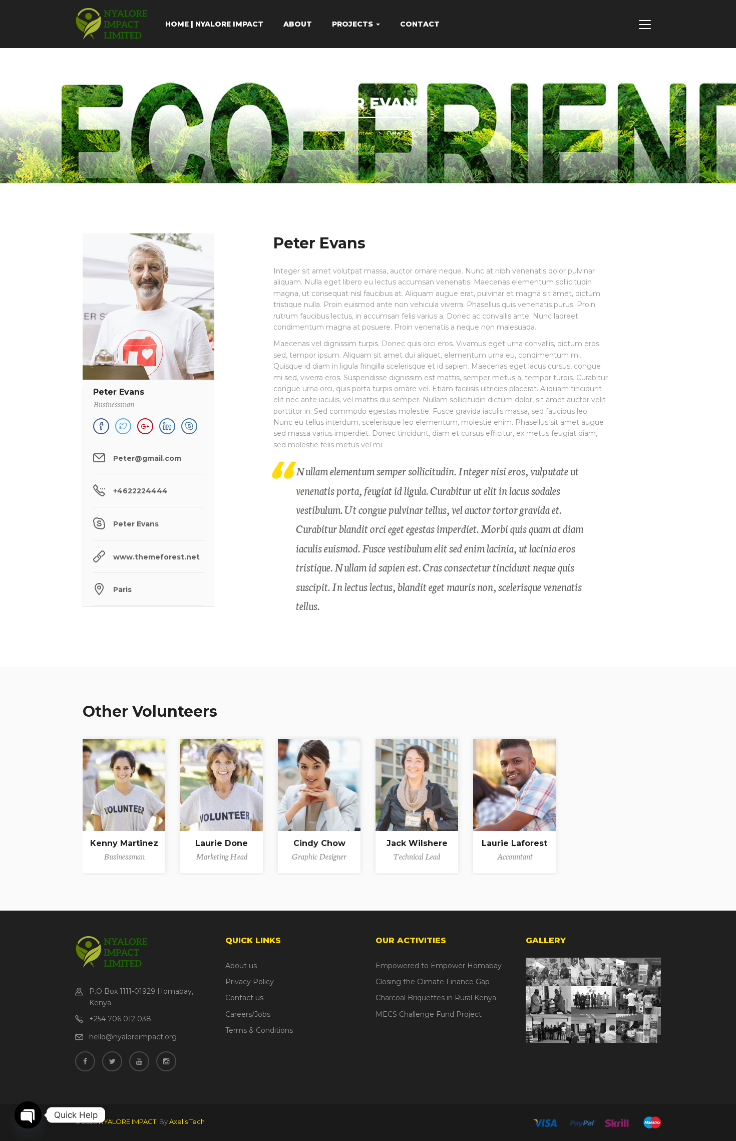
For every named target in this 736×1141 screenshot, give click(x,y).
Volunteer (360, 133)
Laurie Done (221, 843)
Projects (353, 24)
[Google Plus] (145, 426)
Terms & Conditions (259, 1030)
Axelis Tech (187, 1121)
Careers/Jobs (247, 1014)
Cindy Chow (319, 843)
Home (323, 133)
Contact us (244, 997)
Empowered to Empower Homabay (439, 965)
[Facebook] (101, 426)
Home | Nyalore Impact (214, 24)
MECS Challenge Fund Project (429, 1014)
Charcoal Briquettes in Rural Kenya (436, 997)
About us (241, 965)
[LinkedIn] (167, 426)
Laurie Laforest (514, 843)
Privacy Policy (249, 981)
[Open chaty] (28, 1114)
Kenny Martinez (124, 843)
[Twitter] (123, 426)
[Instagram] (189, 426)
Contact (420, 24)
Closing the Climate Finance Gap (433, 981)
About (297, 24)
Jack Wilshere (417, 843)
